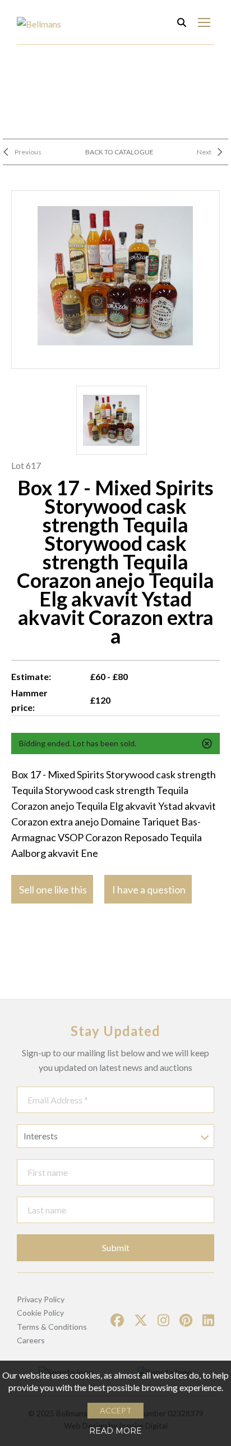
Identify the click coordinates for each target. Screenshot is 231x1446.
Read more (115, 1431)
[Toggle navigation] (203, 22)
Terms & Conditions (52, 1326)
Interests (41, 1135)
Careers (31, 1340)
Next (204, 152)
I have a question (149, 889)
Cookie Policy (40, 1312)
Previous (28, 152)
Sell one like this (53, 889)
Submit (116, 1247)
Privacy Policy (40, 1299)
